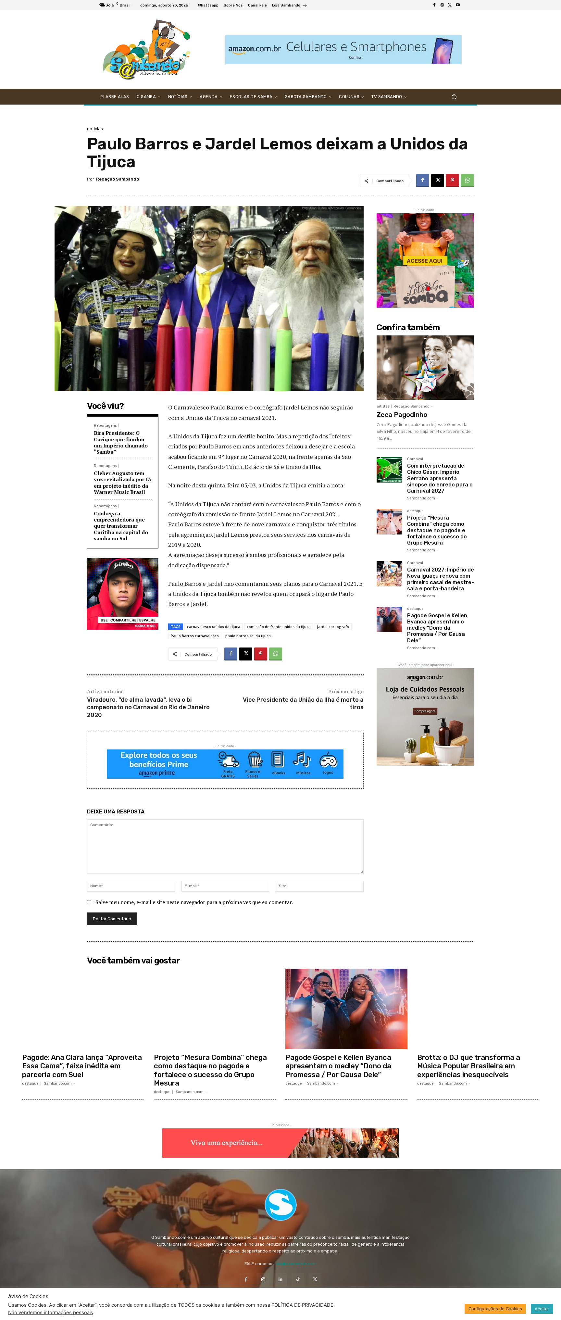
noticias (95, 129)
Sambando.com (421, 498)
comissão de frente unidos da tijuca (279, 626)
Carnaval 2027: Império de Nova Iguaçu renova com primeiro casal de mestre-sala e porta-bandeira (440, 579)
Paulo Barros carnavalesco (195, 635)
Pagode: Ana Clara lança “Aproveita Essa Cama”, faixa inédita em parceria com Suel (82, 1066)
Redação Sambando (117, 179)
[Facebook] (434, 5)
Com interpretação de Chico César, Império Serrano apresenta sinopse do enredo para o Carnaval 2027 (440, 478)
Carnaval (415, 459)
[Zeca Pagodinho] (425, 367)
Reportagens (105, 425)
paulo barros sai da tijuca (248, 635)
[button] (454, 97)
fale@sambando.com (295, 1263)
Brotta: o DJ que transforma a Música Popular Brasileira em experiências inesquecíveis (468, 1066)
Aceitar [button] (542, 1308)
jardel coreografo (333, 626)
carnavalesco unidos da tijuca (213, 626)
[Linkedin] (280, 1279)
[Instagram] (442, 5)
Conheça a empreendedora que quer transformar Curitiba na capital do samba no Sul (121, 526)
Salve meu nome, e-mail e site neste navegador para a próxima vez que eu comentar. (194, 902)
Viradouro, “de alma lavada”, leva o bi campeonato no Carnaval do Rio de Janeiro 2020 (148, 707)
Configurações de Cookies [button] (495, 1308)
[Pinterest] (452, 180)
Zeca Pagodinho (402, 415)
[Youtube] (458, 5)
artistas (383, 406)
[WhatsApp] (467, 180)
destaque (415, 511)
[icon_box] (289, 6)
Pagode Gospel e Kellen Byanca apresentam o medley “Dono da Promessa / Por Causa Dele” (437, 628)
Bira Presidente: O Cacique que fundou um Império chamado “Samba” (121, 442)
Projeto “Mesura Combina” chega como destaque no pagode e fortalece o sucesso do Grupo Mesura (437, 530)
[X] (450, 5)
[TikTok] (298, 1279)
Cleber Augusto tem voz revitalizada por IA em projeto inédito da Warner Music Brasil (123, 483)
